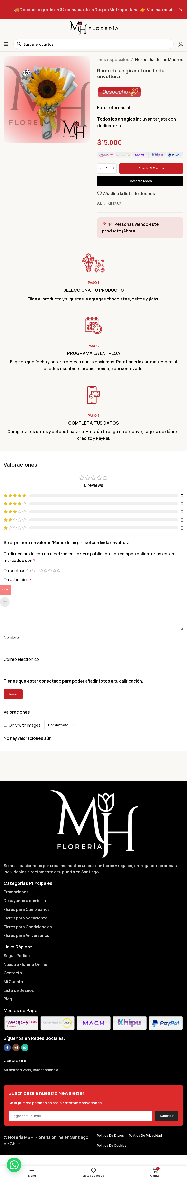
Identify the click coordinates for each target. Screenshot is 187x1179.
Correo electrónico (21, 659)
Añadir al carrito (151, 168)
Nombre (11, 637)
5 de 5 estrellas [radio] (58, 571)
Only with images (25, 725)
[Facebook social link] (7, 1047)
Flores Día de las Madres (159, 59)
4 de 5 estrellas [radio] (54, 571)
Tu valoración (17, 579)
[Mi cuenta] (181, 44)
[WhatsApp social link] (24, 1047)
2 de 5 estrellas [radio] (45, 571)
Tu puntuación (19, 571)
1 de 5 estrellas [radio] (41, 571)
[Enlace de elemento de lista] (93, 892)
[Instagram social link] (16, 1047)
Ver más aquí (159, 9)
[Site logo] (93, 27)
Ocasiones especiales (106, 59)
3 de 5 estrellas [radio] (50, 571)
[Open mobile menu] (6, 44)
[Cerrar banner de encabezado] (181, 9)
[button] (14, 1165)
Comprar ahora (140, 181)
